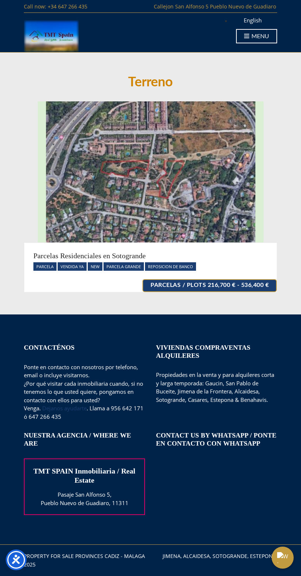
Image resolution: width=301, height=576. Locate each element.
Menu (259, 36)
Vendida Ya (72, 266)
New (95, 266)
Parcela (45, 266)
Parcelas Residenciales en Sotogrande (89, 256)
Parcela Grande (123, 266)
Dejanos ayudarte (64, 408)
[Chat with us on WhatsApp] (283, 558)
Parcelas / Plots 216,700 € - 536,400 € (209, 285)
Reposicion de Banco (170, 266)
